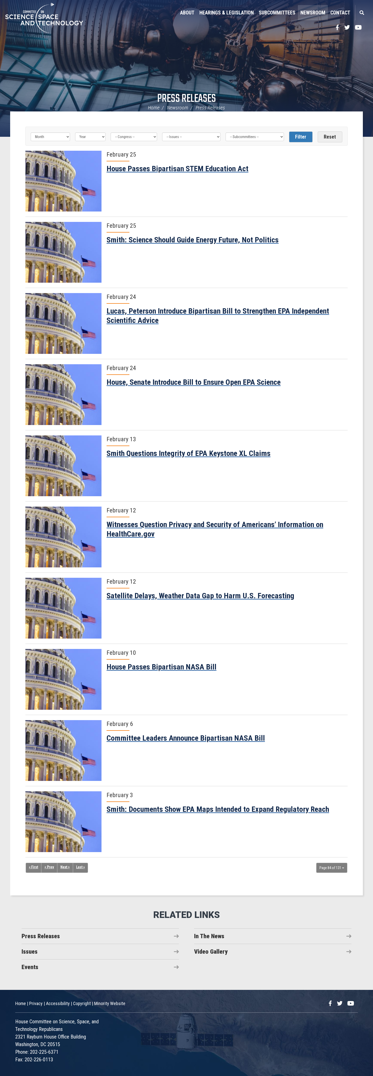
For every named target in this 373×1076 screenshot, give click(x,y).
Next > (65, 867)
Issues (30, 951)
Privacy (36, 1003)
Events (30, 967)
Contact (340, 13)
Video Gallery (211, 951)
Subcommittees (277, 13)
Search (361, 12)
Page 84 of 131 (330, 868)
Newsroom (312, 13)
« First (33, 867)
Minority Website (109, 1003)
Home (154, 108)
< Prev (49, 867)
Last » (80, 867)
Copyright (82, 1003)
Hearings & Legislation (226, 13)
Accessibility (58, 1003)
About (187, 13)
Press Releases (186, 99)
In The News (209, 936)
